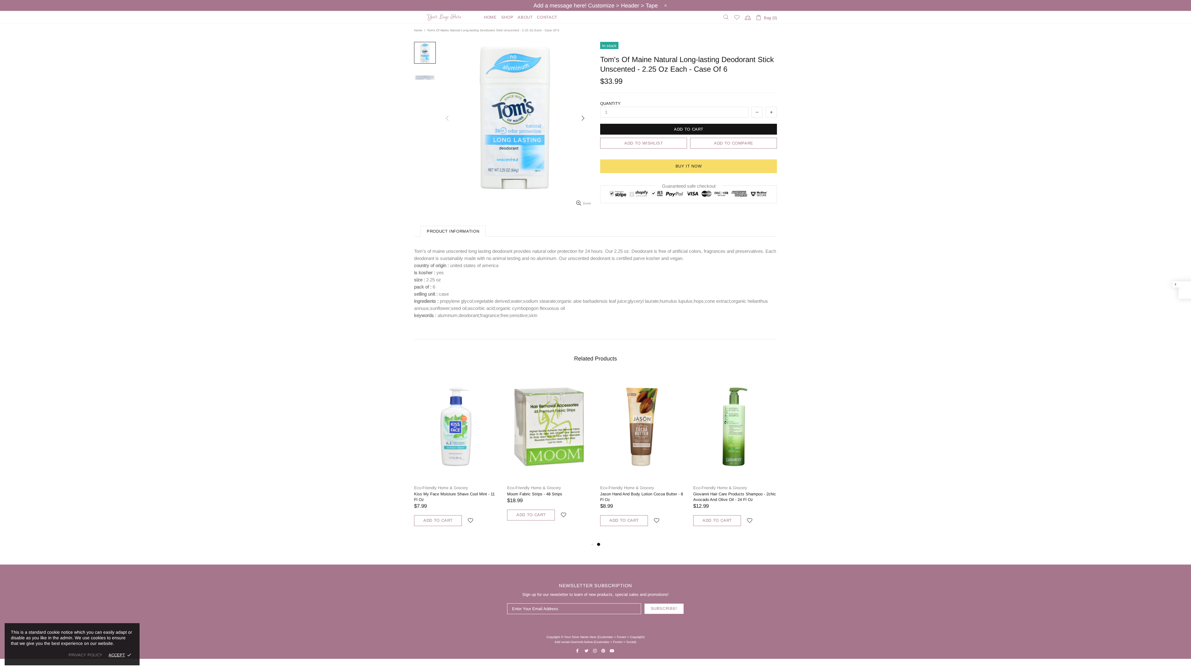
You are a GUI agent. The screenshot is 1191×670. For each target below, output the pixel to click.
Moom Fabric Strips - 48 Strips (534, 494)
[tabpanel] (642, 457)
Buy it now (689, 166)
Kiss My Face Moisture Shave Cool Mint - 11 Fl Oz (454, 497)
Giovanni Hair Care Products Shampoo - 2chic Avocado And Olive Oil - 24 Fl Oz (734, 497)
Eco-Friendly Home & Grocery (441, 487)
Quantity (610, 103)
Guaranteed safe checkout (689, 186)
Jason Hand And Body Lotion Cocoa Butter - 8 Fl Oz (641, 497)
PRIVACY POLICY (85, 655)
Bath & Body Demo (445, 17)
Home (418, 30)
